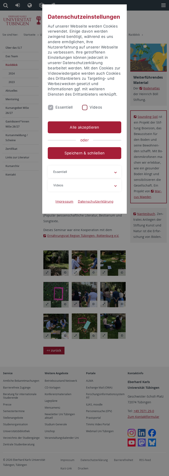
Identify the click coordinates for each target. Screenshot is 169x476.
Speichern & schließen (84, 153)
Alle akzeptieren (84, 127)
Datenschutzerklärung (96, 201)
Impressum (64, 201)
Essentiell (64, 107)
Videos (96, 107)
